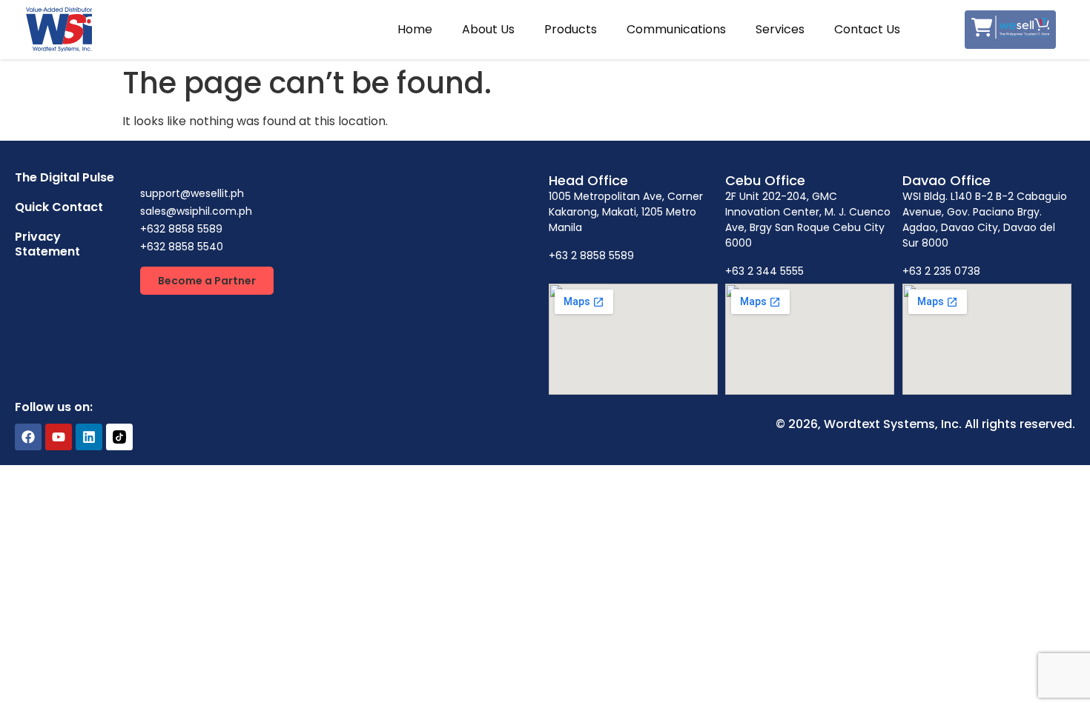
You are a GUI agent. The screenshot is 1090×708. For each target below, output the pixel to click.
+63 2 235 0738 (941, 271)
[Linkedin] (89, 437)
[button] (207, 281)
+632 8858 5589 (181, 228)
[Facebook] (28, 437)
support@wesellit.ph (192, 193)
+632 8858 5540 (181, 246)
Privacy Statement (47, 244)
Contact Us (867, 29)
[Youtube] (58, 437)
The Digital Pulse (64, 177)
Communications (676, 29)
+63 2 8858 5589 (591, 255)
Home (414, 29)
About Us (488, 29)
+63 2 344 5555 (764, 271)
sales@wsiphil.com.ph (196, 211)
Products (570, 29)
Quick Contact (59, 207)
